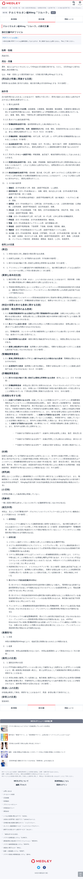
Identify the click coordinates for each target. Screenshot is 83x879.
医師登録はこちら (62, 781)
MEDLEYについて (21, 781)
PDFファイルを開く (11, 38)
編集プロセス (21, 785)
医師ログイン (62, 785)
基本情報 (14, 19)
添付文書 (41, 19)
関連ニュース (69, 19)
